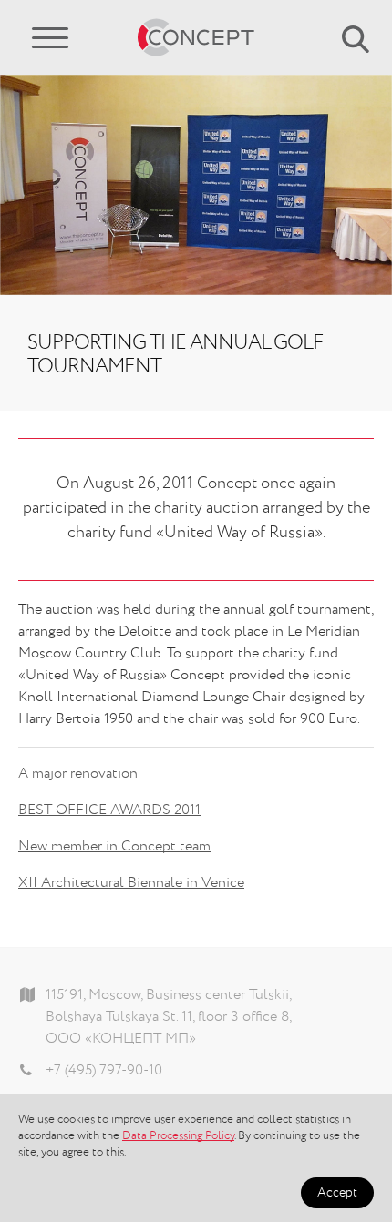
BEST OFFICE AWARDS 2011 (109, 810)
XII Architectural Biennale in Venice (131, 883)
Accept (337, 1192)
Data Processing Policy (178, 1136)
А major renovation (78, 774)
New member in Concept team (114, 847)
